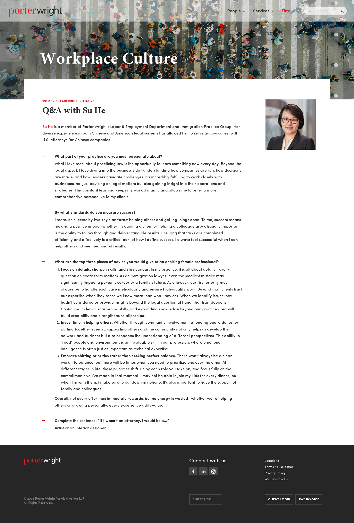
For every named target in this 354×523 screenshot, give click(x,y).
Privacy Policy (275, 473)
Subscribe (202, 499)
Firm (286, 10)
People (234, 10)
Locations (272, 460)
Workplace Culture (109, 58)
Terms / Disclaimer (279, 467)
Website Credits (276, 479)
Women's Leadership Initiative (68, 101)
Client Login (279, 499)
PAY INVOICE (309, 499)
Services (261, 10)
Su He (47, 126)
